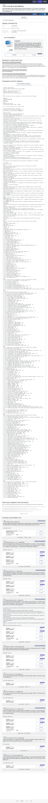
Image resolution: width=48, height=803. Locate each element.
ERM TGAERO (27, 566)
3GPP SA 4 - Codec (15, 28)
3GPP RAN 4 (27, 769)
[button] (34, 14)
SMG (30, 537)
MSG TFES (27, 669)
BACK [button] (3, 14)
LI (27, 750)
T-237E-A (26, 537)
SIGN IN (44, 1)
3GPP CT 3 (27, 686)
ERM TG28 (27, 595)
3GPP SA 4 (7, 14)
